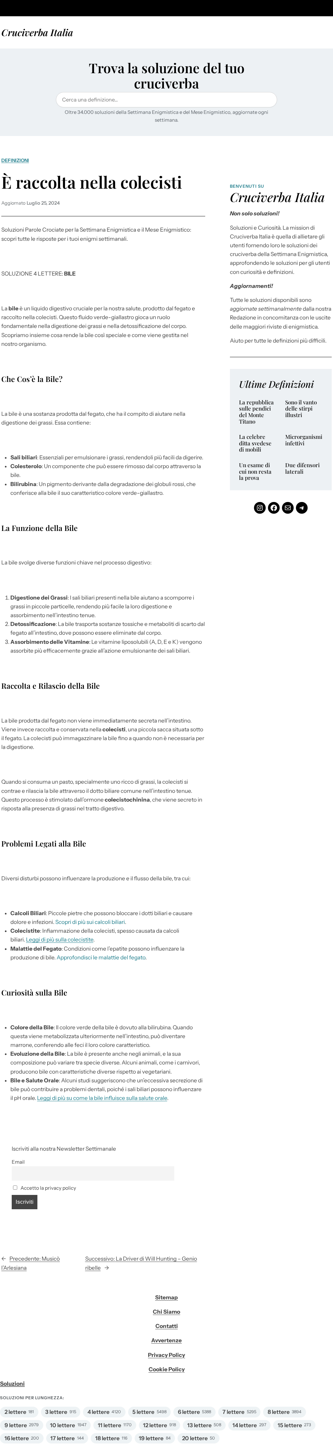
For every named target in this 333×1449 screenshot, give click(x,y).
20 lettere (195, 1438)
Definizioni (15, 160)
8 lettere (279, 1412)
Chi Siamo (166, 1311)
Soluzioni (12, 1383)
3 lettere (56, 1412)
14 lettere (245, 1425)
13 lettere (199, 1425)
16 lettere (17, 1438)
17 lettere (62, 1438)
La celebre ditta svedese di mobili (255, 443)
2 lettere (15, 1412)
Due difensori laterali (302, 468)
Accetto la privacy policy (48, 1188)
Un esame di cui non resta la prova (255, 471)
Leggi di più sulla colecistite (59, 939)
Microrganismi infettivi (303, 440)
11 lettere (109, 1425)
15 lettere (290, 1425)
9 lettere (16, 1425)
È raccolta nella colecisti (91, 182)
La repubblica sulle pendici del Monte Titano (256, 412)
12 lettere (155, 1425)
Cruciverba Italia (37, 32)
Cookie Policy (167, 1369)
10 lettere (62, 1425)
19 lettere (151, 1438)
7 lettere (233, 1412)
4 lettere (98, 1412)
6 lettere (189, 1412)
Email (18, 1162)
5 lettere (143, 1412)
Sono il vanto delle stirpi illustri (301, 408)
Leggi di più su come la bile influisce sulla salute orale (102, 1098)
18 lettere (107, 1438)
